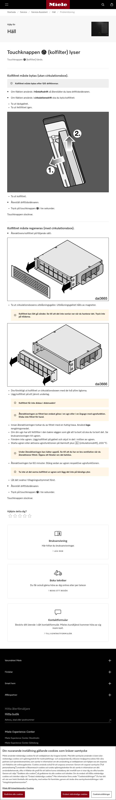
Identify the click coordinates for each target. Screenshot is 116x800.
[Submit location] (110, 720)
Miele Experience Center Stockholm (22, 738)
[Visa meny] (6, 4)
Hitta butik (12, 714)
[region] (58, 773)
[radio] (10, 516)
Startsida (11, 12)
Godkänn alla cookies (13, 794)
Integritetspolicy (18, 788)
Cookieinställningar (101, 794)
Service (23, 12)
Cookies (30, 788)
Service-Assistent (39, 12)
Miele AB (6, 788)
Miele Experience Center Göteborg (21, 743)
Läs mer (58, 551)
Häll (54, 12)
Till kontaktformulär (59, 634)
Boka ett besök (59, 591)
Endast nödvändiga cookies (75, 794)
